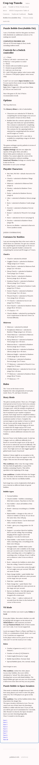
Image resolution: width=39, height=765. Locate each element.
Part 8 (5, 735)
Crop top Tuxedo (12, 2)
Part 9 (5, 737)
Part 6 (5, 731)
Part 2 (5, 722)
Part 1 (5, 720)
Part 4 (5, 727)
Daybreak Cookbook (19, 14)
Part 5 (5, 729)
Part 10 (5, 739)
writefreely (24, 757)
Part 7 (5, 733)
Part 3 (5, 724)
